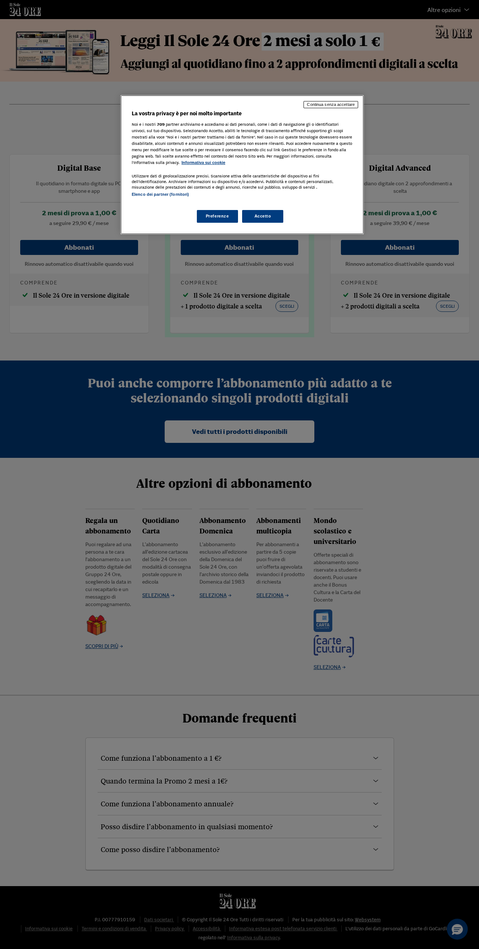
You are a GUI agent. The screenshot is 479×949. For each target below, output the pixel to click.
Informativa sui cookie (203, 162)
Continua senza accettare (331, 104)
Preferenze (217, 216)
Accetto (262, 216)
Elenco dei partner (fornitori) (160, 194)
